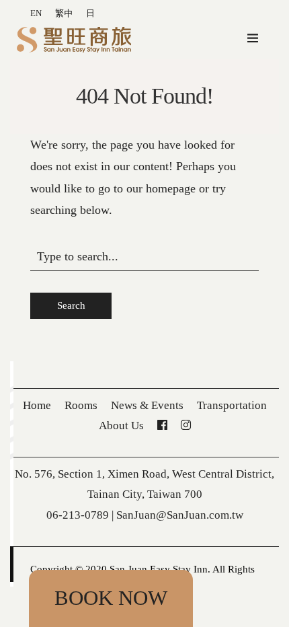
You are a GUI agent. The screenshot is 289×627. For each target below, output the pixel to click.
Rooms (81, 405)
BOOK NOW (110, 598)
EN (36, 13)
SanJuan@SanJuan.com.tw (179, 515)
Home (37, 405)
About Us (121, 425)
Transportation (232, 405)
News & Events (147, 405)
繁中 (64, 13)
